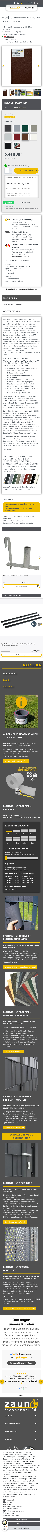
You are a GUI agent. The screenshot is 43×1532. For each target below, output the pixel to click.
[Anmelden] (14, 3)
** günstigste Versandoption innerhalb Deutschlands (21, 208)
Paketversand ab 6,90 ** (17, 184)
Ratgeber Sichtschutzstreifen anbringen (20, 967)
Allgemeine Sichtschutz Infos (15, 761)
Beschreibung (10, 298)
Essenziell (10, 1500)
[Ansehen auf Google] (22, 1389)
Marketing (10, 1504)
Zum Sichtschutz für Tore (14, 1222)
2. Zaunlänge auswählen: (17, 848)
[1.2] (32, 830)
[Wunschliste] (31, 3)
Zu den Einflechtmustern (14, 1128)
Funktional (10, 1513)
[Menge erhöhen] (10, 169)
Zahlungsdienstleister (14, 1506)
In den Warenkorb (25, 170)
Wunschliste (26, 202)
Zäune (6, 680)
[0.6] (9, 831)
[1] (24, 830)
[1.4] (9, 839)
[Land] (21, 3)
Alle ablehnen (21, 1524)
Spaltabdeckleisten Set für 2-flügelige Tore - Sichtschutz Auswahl (18, 644)
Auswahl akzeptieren (21, 1528)
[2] (32, 838)
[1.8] (24, 838)
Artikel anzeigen (21, 655)
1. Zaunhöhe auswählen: (17, 826)
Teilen (9, 203)
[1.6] (16, 839)
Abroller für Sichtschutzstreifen (15, 575)
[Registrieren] (18, 3)
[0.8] (16, 831)
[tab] (21, 298)
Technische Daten (12, 305)
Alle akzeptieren (21, 1519)
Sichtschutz (9, 673)
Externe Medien (12, 1509)
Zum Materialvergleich (13, 1051)
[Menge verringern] (10, 172)
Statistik (9, 1502)
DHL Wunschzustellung (15, 1511)
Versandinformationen (20, 256)
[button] (2, 1381)
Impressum (31, 1490)
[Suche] (28, 3)
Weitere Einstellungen (11, 1515)
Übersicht (8, 687)
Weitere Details (11, 311)
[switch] (4, 1529)
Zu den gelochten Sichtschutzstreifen (19, 1308)
